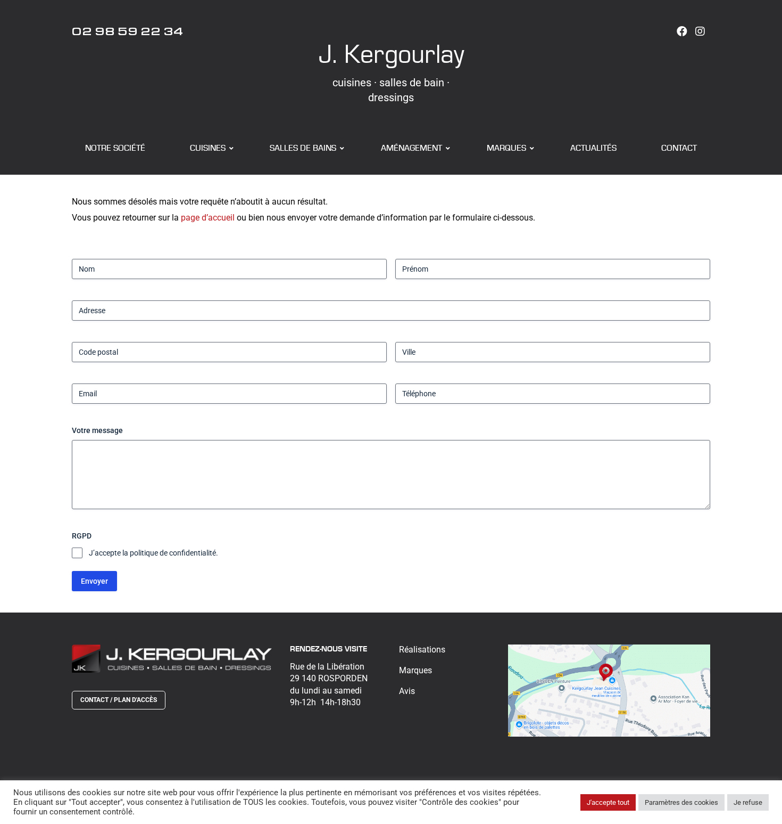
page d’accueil (208, 218)
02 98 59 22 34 (128, 33)
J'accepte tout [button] (608, 802)
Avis (407, 691)
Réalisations (422, 649)
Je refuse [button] (748, 802)
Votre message (97, 430)
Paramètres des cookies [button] (681, 802)
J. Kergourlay (391, 53)
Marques (415, 670)
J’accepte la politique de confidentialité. (153, 553)
